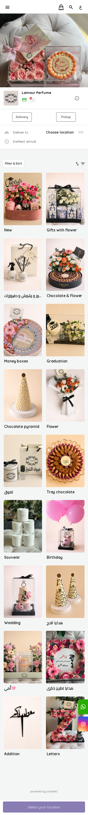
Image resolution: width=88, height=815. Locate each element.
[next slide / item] (84, 50)
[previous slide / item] (3, 50)
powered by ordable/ (44, 791)
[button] (44, 98)
